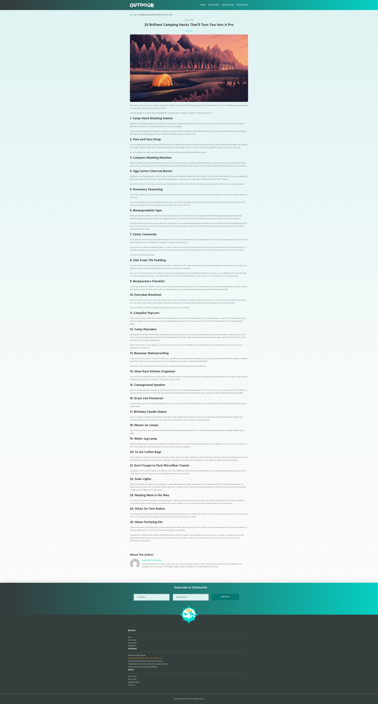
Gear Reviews (132, 643)
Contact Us (131, 685)
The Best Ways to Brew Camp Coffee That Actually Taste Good (148, 664)
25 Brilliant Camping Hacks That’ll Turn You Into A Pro (145, 658)
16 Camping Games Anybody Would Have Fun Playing (145, 661)
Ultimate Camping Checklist (136, 655)
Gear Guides (132, 640)
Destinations (132, 646)
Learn (130, 637)
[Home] (131, 15)
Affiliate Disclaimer (133, 682)
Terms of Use (132, 679)
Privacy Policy (132, 676)
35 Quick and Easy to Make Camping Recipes (142, 667)
